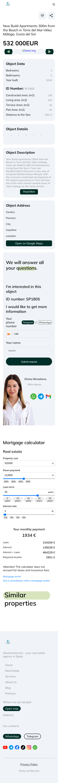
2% (5, 517)
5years (7, 499)
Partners (10, 693)
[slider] (24, 479)
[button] (9, 334)
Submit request (29, 362)
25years (50, 499)
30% (13, 481)
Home (9, 665)
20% (6, 481)
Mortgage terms (12, 576)
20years (39, 499)
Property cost (10, 458)
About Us (11, 682)
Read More (29, 191)
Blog (8, 688)
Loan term (8, 486)
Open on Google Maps (29, 243)
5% (23, 517)
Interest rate (10, 506)
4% (17, 517)
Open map (11, 708)
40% (21, 481)
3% (11, 517)
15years (28, 499)
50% (28, 481)
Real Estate (12, 670)
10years (17, 499)
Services (10, 676)
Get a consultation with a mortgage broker (26, 580)
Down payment (11, 470)
